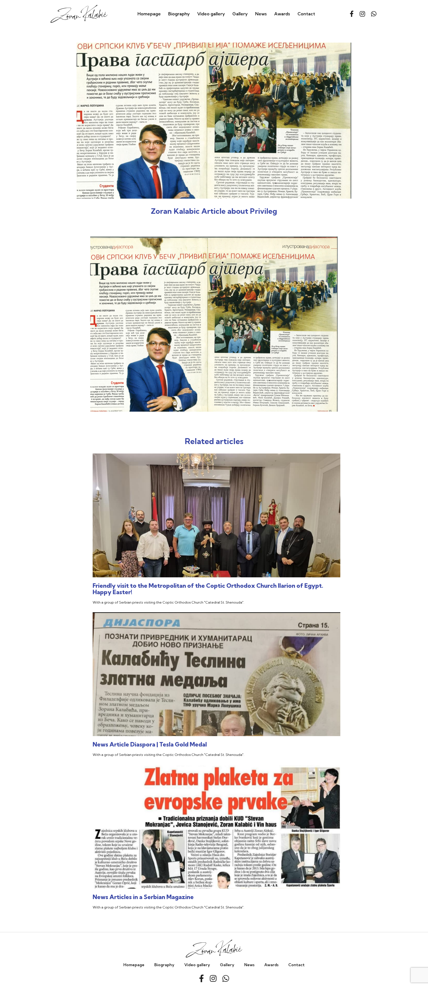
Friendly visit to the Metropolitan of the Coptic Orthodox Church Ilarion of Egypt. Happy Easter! (208, 588)
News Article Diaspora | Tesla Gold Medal (150, 744)
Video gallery (211, 14)
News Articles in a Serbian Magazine (143, 897)
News (261, 14)
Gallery (240, 14)
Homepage (149, 14)
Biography (179, 14)
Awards (282, 14)
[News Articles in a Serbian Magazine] (216, 856)
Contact (306, 14)
